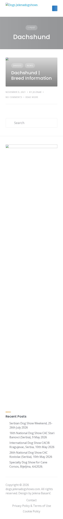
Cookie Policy (31, 511)
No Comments (14, 97)
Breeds (17, 65)
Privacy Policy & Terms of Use (31, 506)
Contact (31, 500)
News (30, 65)
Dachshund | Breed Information (31, 75)
